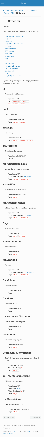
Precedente (9, 417)
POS (12, 13)
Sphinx (15, 431)
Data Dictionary (31, 10)
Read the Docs (8, 433)
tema (28, 431)
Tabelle (6, 13)
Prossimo (35, 417)
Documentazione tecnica (15, 10)
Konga (23, 3)
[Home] (3, 10)
